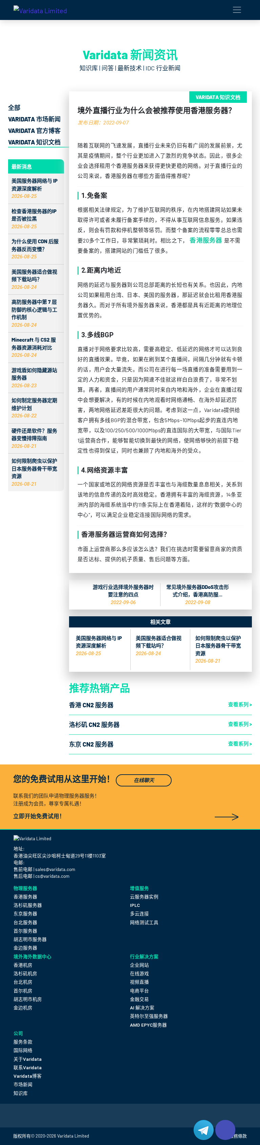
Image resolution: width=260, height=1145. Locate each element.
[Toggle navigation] (237, 10)
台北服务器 (25, 922)
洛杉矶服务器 (28, 905)
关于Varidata (28, 1059)
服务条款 (23, 1042)
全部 (14, 107)
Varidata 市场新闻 (34, 119)
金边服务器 (25, 948)
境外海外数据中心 (32, 956)
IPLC (135, 905)
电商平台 (139, 990)
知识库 (21, 1093)
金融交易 (139, 999)
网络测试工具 (144, 922)
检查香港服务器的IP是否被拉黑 (34, 218)
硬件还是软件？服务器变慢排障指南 (34, 438)
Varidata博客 (28, 1076)
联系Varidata (28, 1067)
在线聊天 (144, 780)
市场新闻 (23, 1084)
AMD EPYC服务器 (148, 1025)
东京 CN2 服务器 (91, 744)
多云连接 (139, 913)
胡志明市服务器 (30, 939)
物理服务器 (25, 888)
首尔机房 (23, 990)
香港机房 (23, 965)
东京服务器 (25, 913)
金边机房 (23, 1007)
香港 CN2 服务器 (91, 705)
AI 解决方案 (142, 1007)
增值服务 (139, 888)
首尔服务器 (25, 931)
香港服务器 (206, 240)
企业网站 (139, 965)
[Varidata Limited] (40, 10)
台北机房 (23, 982)
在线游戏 (139, 973)
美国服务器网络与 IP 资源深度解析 (35, 188)
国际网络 (23, 1050)
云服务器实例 (144, 896)
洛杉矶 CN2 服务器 (94, 724)
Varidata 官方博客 (34, 130)
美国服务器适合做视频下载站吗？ (34, 279)
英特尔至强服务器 (149, 1016)
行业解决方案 (144, 956)
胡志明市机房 (28, 999)
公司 (18, 1033)
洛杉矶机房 (25, 973)
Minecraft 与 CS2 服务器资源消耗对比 (34, 347)
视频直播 (139, 982)
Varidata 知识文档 (34, 142)
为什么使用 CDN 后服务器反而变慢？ (35, 248)
